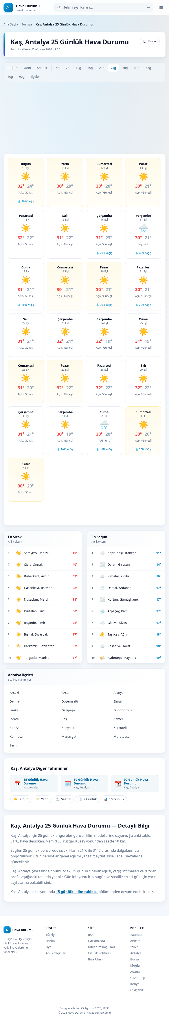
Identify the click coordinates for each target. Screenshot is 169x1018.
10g (78, 68)
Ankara (135, 941)
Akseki (14, 692)
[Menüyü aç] (161, 7)
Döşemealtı (70, 701)
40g (137, 68)
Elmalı (118, 701)
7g (68, 68)
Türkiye (27, 24)
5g (58, 68)
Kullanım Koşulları (101, 947)
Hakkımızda (96, 941)
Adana (135, 971)
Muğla (135, 965)
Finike (14, 710)
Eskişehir (136, 990)
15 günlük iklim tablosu (77, 891)
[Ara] (148, 7)
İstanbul (136, 935)
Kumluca (16, 736)
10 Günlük (114, 799)
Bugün (12, 68)
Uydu (49, 947)
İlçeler (35, 76)
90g (22, 76)
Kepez (14, 728)
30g (125, 68)
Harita (50, 941)
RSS (91, 935)
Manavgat (69, 736)
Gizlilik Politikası (100, 953)
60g (10, 76)
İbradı (14, 719)
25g (113, 68)
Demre (15, 701)
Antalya (135, 953)
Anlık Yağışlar (56, 953)
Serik (13, 745)
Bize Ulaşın (96, 959)
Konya (134, 984)
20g (102, 68)
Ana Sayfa (11, 24)
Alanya (118, 692)
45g (148, 68)
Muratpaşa (122, 736)
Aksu (65, 692)
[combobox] (104, 7)
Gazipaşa (68, 710)
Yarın (27, 68)
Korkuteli (120, 728)
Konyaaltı (68, 728)
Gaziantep (137, 978)
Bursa (134, 959)
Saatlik (42, 68)
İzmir (134, 947)
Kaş (64, 719)
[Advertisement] (84, 118)
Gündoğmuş (123, 710)
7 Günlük (87, 799)
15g (90, 68)
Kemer (118, 719)
